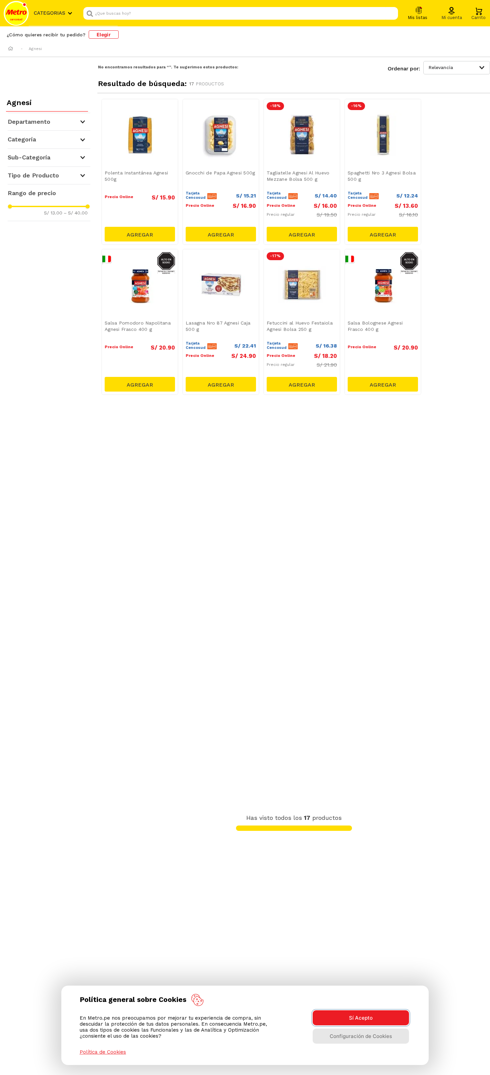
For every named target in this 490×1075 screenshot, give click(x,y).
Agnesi (35, 48)
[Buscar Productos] (391, 13)
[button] (451, 13)
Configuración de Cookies (361, 1036)
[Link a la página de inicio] (10, 49)
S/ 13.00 (53, 212)
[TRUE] (140, 234)
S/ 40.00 (76, 212)
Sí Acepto (361, 1018)
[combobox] (240, 13)
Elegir (104, 34)
